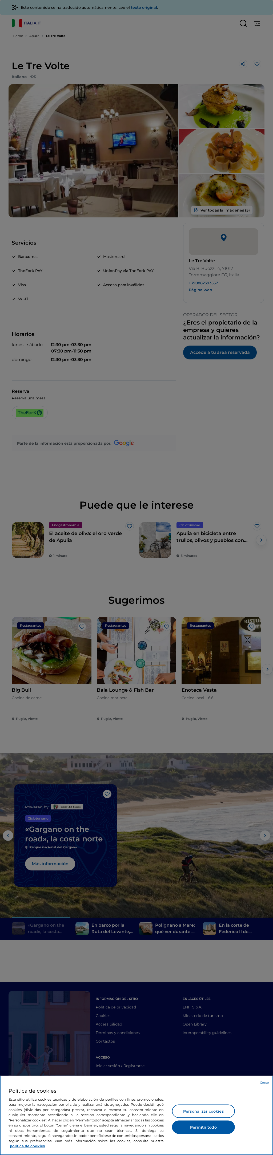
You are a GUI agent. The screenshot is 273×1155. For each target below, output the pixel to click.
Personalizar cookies (203, 1111)
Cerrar (264, 1082)
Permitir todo (203, 1127)
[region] (136, 1115)
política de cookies (27, 1146)
